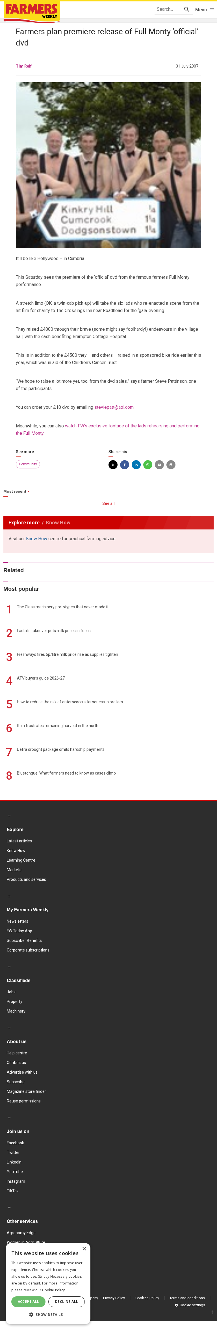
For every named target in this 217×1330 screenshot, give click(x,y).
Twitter (13, 1152)
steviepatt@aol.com (114, 407)
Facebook (15, 1143)
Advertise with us (22, 1072)
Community (28, 464)
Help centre (17, 1053)
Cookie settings (192, 1305)
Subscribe (16, 1082)
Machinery (16, 1011)
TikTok (13, 1191)
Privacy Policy (114, 1298)
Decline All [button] (66, 1301)
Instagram (16, 1181)
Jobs (11, 992)
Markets (14, 870)
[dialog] (48, 1283)
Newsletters (17, 921)
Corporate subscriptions (28, 950)
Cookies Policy (147, 1298)
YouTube (15, 1171)
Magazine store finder (26, 1091)
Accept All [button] (28, 1301)
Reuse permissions (24, 1101)
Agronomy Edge (21, 1232)
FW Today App (19, 931)
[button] (48, 1315)
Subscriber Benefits (24, 940)
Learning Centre (21, 860)
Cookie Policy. (54, 1290)
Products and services (26, 879)
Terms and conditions (187, 1298)
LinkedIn (14, 1162)
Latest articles (19, 841)
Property (14, 1001)
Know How (36, 538)
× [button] (84, 1249)
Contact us (16, 1062)
